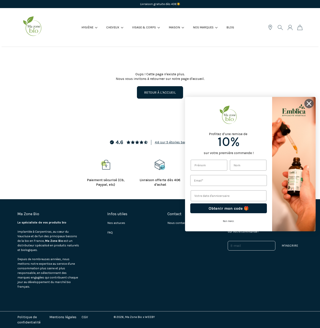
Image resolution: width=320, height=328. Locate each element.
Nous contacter (178, 223)
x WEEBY (149, 317)
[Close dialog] (309, 103)
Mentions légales (62, 317)
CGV (85, 317)
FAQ (110, 232)
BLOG (230, 27)
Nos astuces (116, 223)
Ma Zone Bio (133, 317)
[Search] (280, 27)
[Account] (290, 27)
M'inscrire (290, 245)
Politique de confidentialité (28, 319)
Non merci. (228, 221)
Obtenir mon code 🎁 (229, 208)
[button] (89, 27)
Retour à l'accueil (160, 92)
